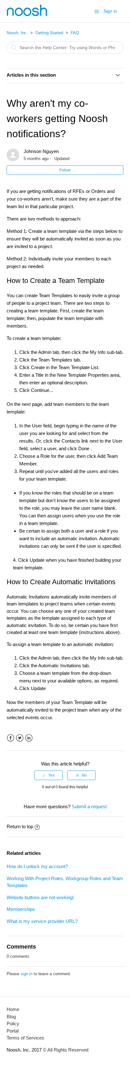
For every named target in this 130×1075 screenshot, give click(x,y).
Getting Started (49, 32)
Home (13, 1009)
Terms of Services (25, 1037)
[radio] (48, 775)
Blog (11, 1016)
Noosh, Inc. (17, 32)
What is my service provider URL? (42, 921)
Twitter (20, 738)
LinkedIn (29, 738)
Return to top (20, 826)
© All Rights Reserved (65, 1050)
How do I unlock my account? (37, 866)
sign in (26, 973)
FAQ (75, 32)
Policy (13, 1023)
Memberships (21, 909)
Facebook (11, 738)
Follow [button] (65, 170)
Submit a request (89, 806)
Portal (13, 1030)
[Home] (27, 14)
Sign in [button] (110, 11)
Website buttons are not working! (40, 897)
